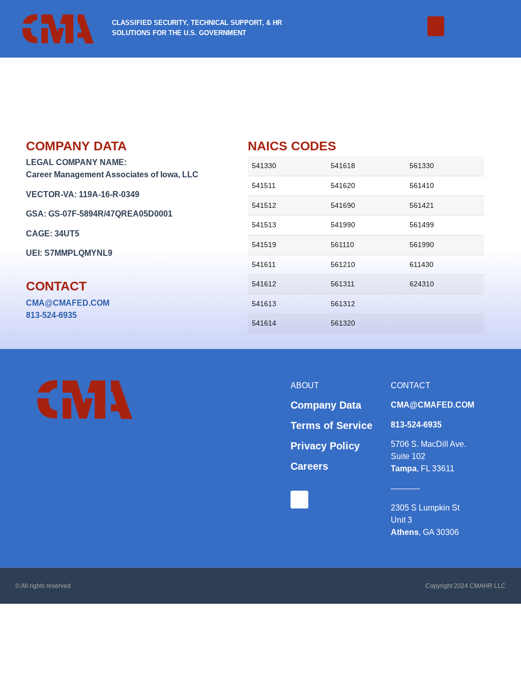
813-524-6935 (51, 315)
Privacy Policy (325, 445)
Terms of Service (331, 425)
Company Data (326, 405)
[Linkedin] (299, 499)
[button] (435, 26)
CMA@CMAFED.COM (67, 303)
